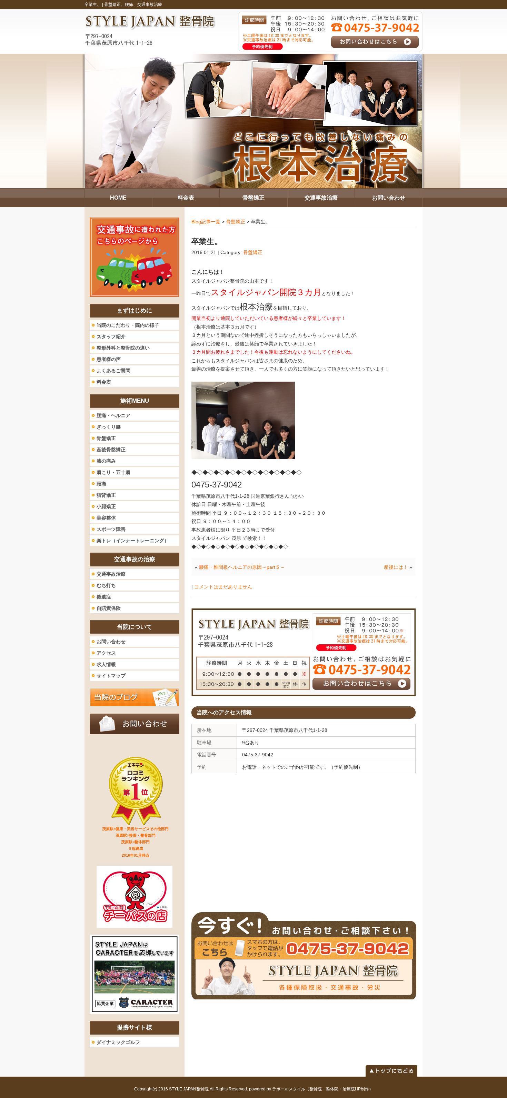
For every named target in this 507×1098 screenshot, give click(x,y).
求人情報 (106, 664)
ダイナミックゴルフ (118, 1042)
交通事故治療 (111, 574)
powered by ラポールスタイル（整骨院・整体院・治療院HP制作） (311, 1089)
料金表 (104, 382)
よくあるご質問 (113, 370)
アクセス (106, 653)
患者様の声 (109, 359)
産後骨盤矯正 (111, 449)
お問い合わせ (111, 641)
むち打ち (106, 585)
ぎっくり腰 (109, 427)
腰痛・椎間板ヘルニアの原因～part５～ (242, 567)
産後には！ (396, 567)
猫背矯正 (106, 495)
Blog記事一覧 (205, 221)
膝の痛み (106, 461)
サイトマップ (111, 675)
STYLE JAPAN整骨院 (189, 1089)
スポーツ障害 (111, 529)
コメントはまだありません (223, 587)
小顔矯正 (106, 506)
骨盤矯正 (235, 221)
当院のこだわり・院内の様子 (128, 325)
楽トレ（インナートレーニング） (133, 540)
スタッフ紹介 (111, 336)
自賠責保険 (109, 608)
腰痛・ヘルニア (113, 415)
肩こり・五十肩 (113, 472)
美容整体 (106, 518)
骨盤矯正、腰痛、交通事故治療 (133, 4)
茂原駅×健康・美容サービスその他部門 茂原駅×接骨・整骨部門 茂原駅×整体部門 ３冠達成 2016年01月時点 (135, 842)
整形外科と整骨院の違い (123, 348)
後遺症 (104, 597)
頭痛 (101, 483)
